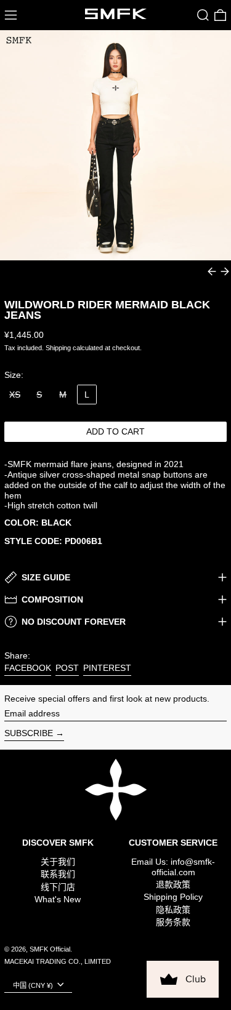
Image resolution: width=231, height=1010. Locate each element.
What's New (57, 899)
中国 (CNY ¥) (34, 985)
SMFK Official (50, 949)
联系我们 (58, 874)
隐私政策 (173, 910)
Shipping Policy (173, 897)
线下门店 (58, 887)
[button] (203, 15)
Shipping (58, 347)
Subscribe (28, 733)
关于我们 (58, 862)
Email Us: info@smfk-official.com (173, 867)
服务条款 (173, 922)
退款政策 (173, 884)
